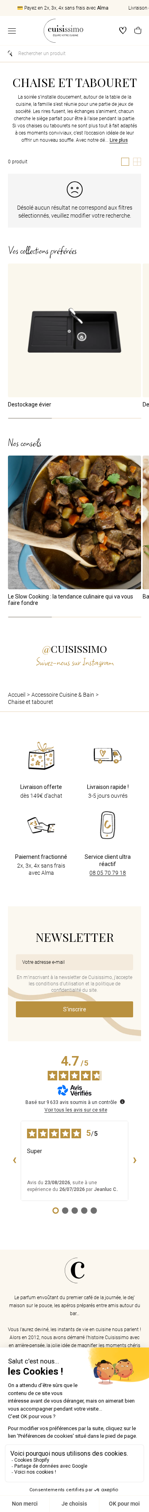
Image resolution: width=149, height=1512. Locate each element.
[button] (137, 31)
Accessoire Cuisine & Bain (62, 695)
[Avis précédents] (14, 1160)
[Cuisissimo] (63, 31)
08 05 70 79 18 (107, 873)
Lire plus (119, 140)
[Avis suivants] (134, 1160)
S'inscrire (74, 1009)
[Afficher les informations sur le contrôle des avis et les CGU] (122, 1101)
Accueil (16, 695)
